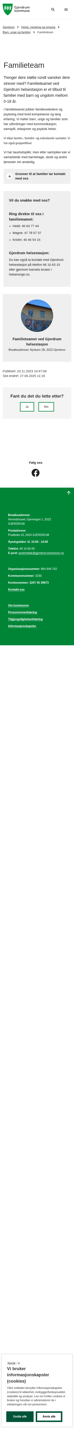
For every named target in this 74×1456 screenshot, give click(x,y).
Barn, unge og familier (17, 32)
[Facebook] (36, 472)
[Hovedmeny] (66, 9)
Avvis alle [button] (49, 1416)
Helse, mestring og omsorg (38, 27)
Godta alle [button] (20, 1416)
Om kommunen (18, 605)
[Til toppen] (69, 493)
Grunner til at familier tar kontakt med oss (40, 176)
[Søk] (53, 10)
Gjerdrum (9, 27)
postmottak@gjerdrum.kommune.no (41, 553)
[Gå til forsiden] (16, 9)
